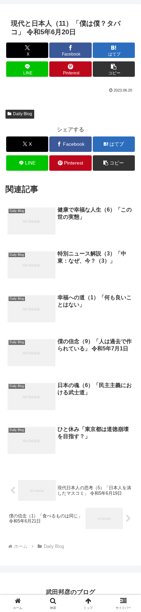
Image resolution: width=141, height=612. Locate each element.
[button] (114, 69)
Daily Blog (22, 113)
